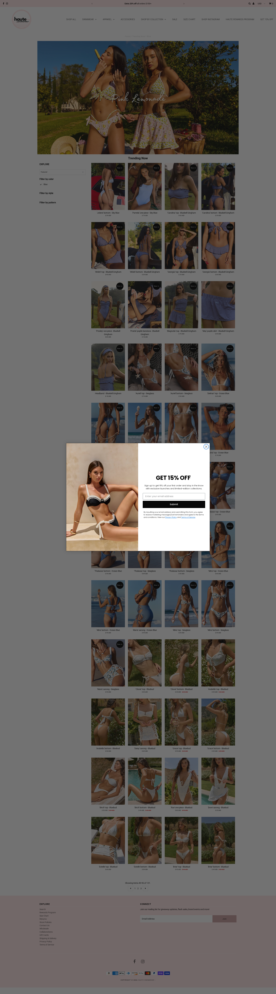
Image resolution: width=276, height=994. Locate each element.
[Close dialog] (206, 446)
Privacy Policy (171, 517)
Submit (174, 504)
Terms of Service (188, 517)
